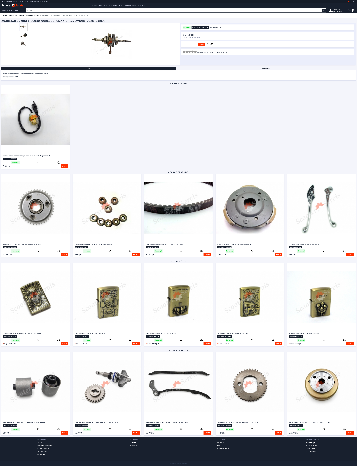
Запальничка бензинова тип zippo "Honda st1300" (163, 333)
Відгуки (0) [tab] (266, 69)
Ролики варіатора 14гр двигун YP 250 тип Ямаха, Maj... (93, 244)
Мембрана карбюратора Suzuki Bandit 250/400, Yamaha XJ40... (24, 422)
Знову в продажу (178, 172)
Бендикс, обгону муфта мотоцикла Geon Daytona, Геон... (22, 244)
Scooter (12, 5)
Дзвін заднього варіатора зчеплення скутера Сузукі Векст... (237, 422)
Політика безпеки (42, 451)
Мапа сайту (133, 445)
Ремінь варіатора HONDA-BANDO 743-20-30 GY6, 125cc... (164, 244)
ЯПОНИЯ (219, 27)
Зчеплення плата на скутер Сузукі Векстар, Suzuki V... (235, 244)
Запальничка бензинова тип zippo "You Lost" (232, 333)
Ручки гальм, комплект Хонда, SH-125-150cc (304, 244)
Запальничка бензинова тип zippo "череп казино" (306, 333)
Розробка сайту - (178, 463)
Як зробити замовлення (44, 445)
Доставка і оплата (43, 448)
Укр (349, 2)
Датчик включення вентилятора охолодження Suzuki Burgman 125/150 (27, 156)
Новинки (16, 10)
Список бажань (310, 448)
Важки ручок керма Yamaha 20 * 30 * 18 (88, 333)
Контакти (24, 2)
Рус (353, 2)
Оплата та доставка (10, 2)
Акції (10, 10)
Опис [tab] (89, 69)
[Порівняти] (211, 44)
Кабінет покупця (311, 443)
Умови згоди (41, 454)
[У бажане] (207, 44)
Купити (201, 44)
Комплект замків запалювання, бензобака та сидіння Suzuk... (309, 422)
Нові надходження (223, 448)
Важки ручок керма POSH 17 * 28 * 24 (16, 333)
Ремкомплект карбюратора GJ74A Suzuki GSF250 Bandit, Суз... (95, 422)
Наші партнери (41, 457)
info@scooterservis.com (40, 2)
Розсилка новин (311, 451)
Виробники (220, 443)
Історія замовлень (311, 445)
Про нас (39, 443)
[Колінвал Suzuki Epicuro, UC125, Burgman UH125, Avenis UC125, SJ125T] (111, 44)
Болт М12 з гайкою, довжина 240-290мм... (160, 422)
